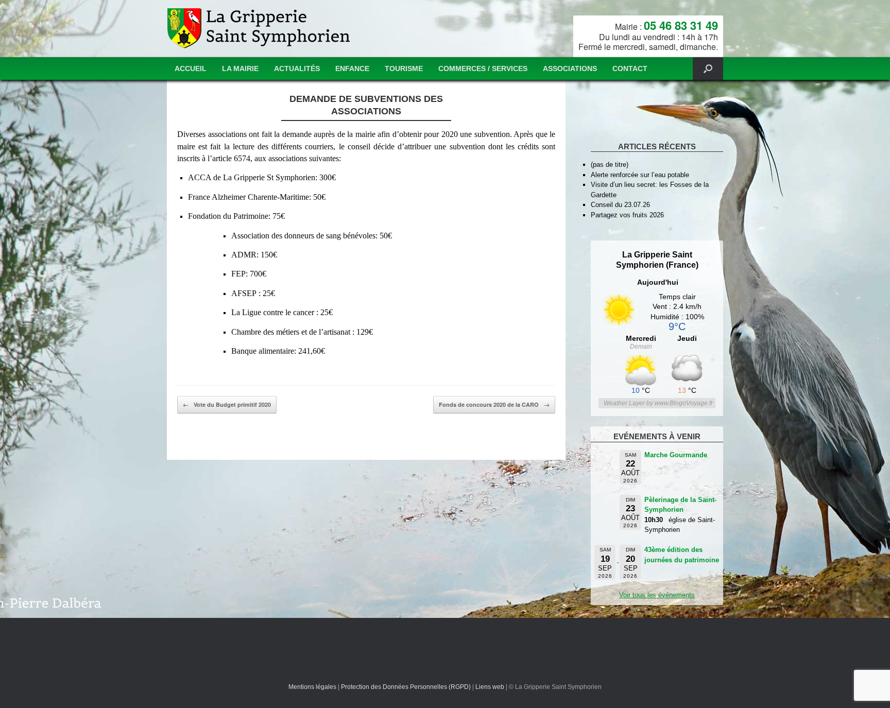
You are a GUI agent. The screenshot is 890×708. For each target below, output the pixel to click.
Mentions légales (312, 686)
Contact (629, 68)
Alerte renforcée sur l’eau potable (640, 175)
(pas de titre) (609, 164)
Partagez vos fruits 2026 (627, 215)
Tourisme (404, 68)
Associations (570, 68)
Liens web (489, 686)
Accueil (191, 68)
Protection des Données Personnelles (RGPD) (406, 686)
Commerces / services (482, 68)
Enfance (352, 68)
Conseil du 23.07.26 (620, 205)
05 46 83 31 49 (681, 25)
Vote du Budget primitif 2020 (227, 404)
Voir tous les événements (657, 595)
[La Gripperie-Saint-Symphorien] (260, 28)
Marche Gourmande (675, 455)
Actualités (297, 68)
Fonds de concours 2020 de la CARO (494, 404)
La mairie (240, 68)
